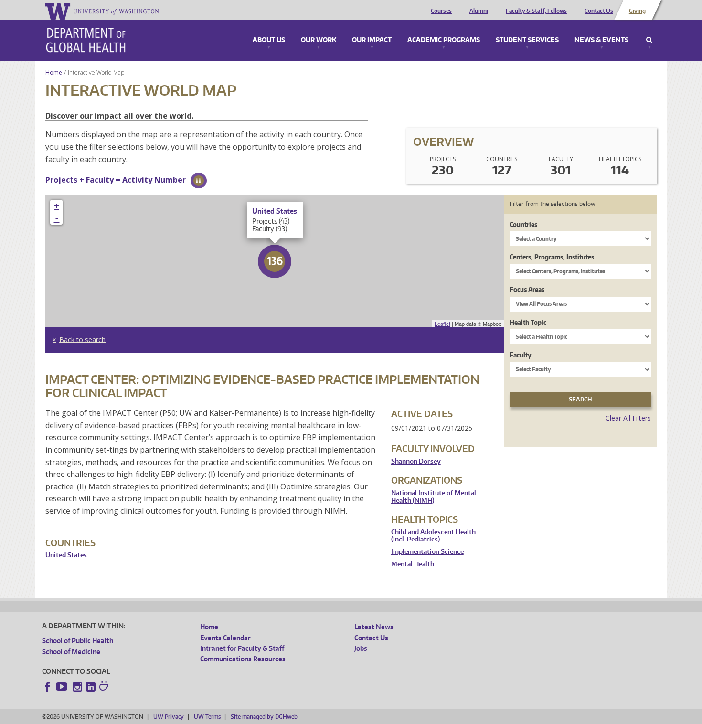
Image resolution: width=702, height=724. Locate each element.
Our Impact (372, 40)
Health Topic (528, 322)
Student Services (527, 40)
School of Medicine (71, 652)
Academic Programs (443, 40)
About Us (269, 40)
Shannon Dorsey (416, 461)
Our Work (318, 40)
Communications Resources (243, 659)
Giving (637, 11)
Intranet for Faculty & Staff (242, 648)
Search (649, 40)
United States (66, 555)
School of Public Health (77, 641)
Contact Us (599, 11)
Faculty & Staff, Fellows (536, 11)
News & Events (601, 40)
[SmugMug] (105, 687)
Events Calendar (225, 638)
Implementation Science (427, 551)
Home (53, 72)
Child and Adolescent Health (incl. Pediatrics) (433, 536)
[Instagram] (77, 686)
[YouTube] (62, 686)
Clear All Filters (628, 417)
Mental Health (412, 564)
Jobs (360, 648)
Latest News (374, 627)
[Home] (85, 40)
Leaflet (442, 323)
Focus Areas (527, 289)
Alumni (478, 11)
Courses (441, 11)
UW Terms (207, 716)
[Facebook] (47, 686)
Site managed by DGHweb (264, 716)
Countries (523, 224)
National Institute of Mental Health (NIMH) (433, 496)
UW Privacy (168, 716)
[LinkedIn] (90, 686)
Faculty (521, 355)
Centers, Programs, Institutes (552, 257)
